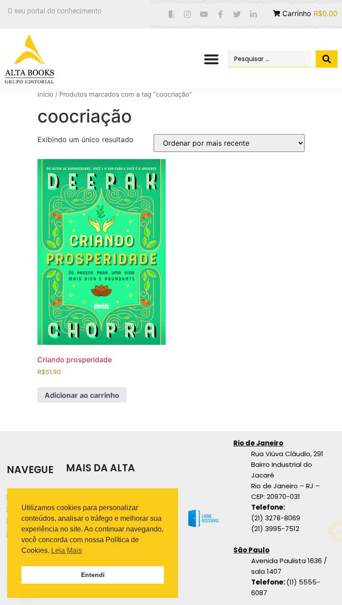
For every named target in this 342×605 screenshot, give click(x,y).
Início (45, 94)
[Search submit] (327, 59)
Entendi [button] (93, 574)
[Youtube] (204, 14)
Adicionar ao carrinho (82, 395)
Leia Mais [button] (66, 550)
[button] (211, 59)
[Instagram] (187, 14)
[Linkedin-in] (253, 14)
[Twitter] (236, 14)
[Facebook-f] (220, 14)
